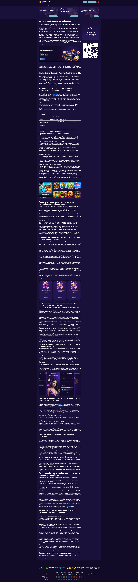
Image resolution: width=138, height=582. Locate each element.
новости (60, 404)
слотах (49, 74)
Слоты (59, 574)
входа (46, 147)
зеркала (46, 136)
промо (75, 109)
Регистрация (63, 572)
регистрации (54, 94)
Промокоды (78, 574)
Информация (70, 574)
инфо (79, 327)
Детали (76, 16)
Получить (95, 16)
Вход (82, 572)
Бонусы (56, 572)
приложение (68, 506)
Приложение (70, 572)
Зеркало (77, 572)
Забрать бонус (53, 16)
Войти (84, 2)
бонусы (70, 32)
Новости (64, 574)
